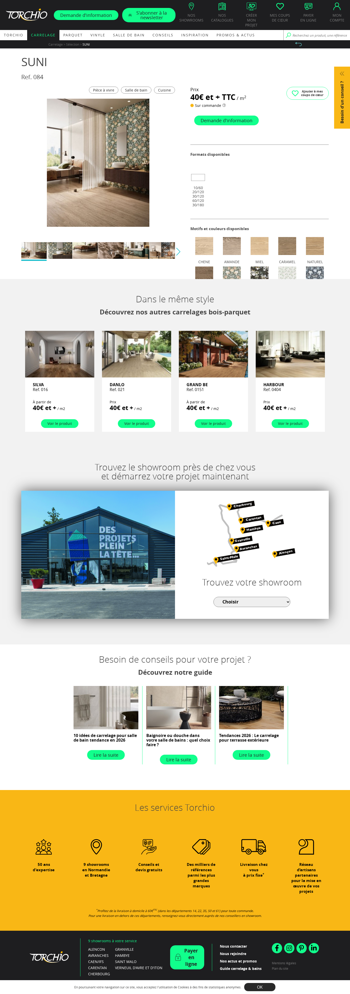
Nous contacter (233, 946)
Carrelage (43, 35)
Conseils (162, 35)
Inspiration (195, 35)
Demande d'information (86, 15)
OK (260, 987)
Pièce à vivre (103, 90)
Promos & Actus (236, 35)
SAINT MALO (126, 961)
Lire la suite (106, 755)
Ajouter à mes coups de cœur (312, 93)
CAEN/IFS (96, 961)
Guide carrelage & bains (241, 968)
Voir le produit (59, 423)
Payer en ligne (191, 957)
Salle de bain (129, 35)
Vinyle (97, 35)
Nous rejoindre (233, 953)
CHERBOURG (99, 973)
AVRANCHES (98, 955)
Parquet (73, 35)
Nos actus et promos (238, 961)
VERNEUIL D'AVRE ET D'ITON (138, 967)
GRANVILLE (124, 949)
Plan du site (280, 968)
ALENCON (96, 949)
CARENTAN (97, 967)
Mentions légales (284, 963)
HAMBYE (122, 955)
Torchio (13, 35)
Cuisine (164, 90)
